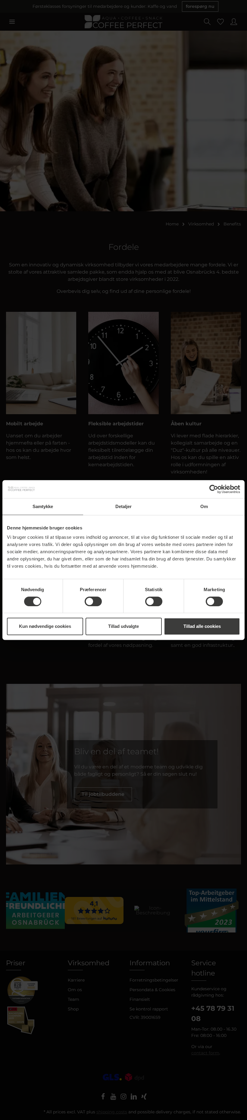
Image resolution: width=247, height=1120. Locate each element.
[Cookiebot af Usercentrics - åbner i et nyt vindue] (213, 489)
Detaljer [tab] (123, 506)
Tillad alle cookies (202, 626)
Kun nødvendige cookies (45, 626)
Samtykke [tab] (43, 506)
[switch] (93, 601)
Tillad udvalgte (123, 626)
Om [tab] (204, 506)
